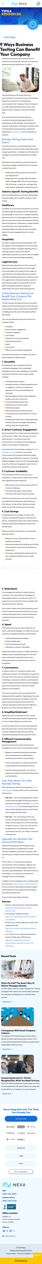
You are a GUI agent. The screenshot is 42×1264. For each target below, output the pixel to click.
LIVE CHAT (37, 1255)
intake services (18, 884)
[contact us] (38, 3)
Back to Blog (10, 37)
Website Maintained (17, 1251)
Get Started (22, 1261)
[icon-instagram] (7, 1231)
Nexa (13, 862)
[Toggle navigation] (3, 3)
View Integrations (21, 1172)
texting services (16, 132)
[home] (19, 3)
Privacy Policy (11, 1253)
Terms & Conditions (24, 1253)
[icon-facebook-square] (4, 1231)
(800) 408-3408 (9, 1201)
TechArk (29, 1251)
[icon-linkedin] (11, 1231)
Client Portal (10, 1236)
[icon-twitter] (14, 1231)
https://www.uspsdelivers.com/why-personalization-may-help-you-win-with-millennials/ (19, 943)
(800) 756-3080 (9, 1194)
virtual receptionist (30, 884)
